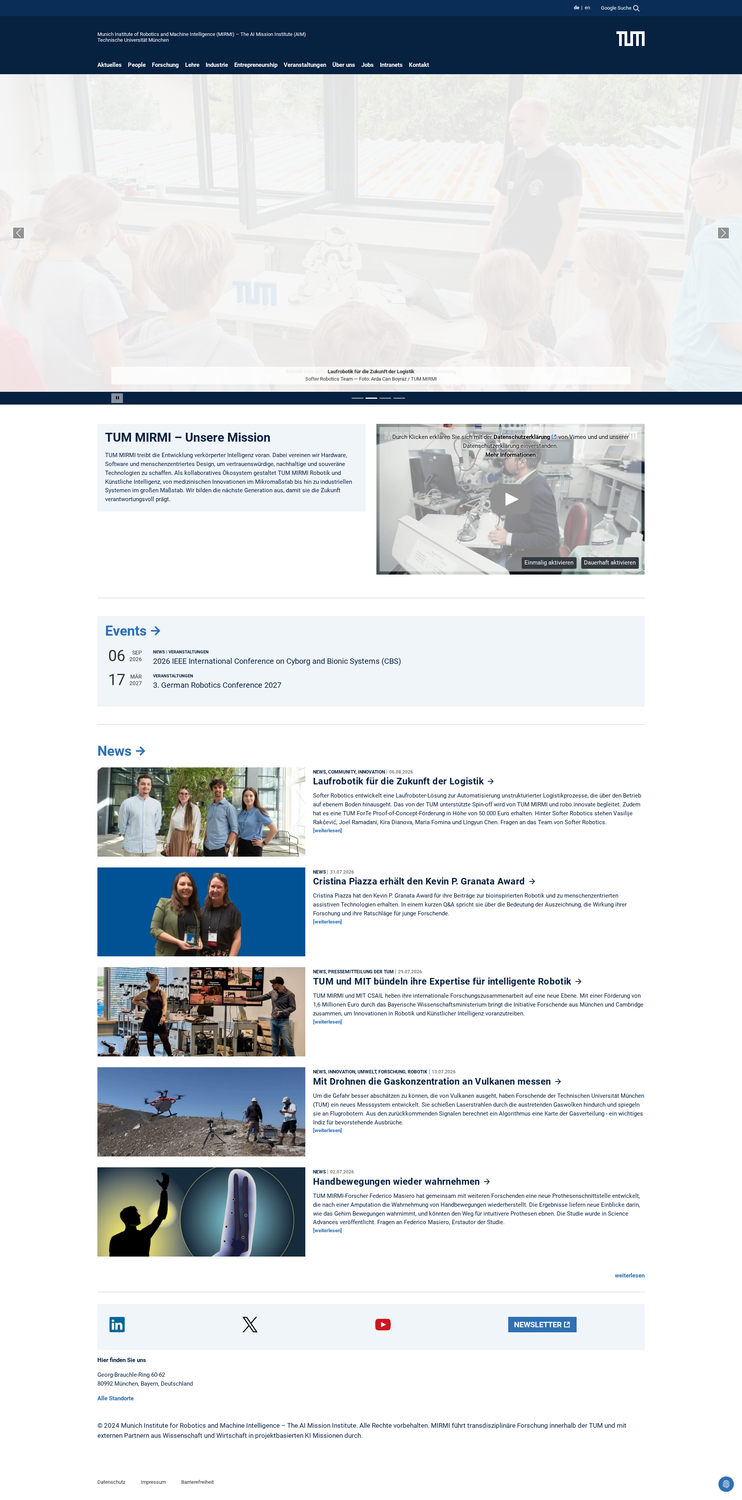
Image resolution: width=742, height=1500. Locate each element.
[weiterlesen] (327, 830)
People (137, 64)
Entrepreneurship (255, 64)
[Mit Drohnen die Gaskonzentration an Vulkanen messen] (201, 1114)
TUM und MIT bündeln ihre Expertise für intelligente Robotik (443, 981)
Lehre (192, 64)
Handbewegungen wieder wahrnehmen (397, 1181)
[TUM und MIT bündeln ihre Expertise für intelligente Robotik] (201, 1013)
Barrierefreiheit (197, 1482)
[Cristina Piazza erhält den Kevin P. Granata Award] (201, 913)
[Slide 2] (371, 398)
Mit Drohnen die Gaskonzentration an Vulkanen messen (433, 1081)
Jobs (367, 64)
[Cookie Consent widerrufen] (726, 1484)
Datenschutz (111, 1482)
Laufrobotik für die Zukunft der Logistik (399, 781)
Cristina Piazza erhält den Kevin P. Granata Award (420, 881)
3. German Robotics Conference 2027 (217, 685)
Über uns (343, 64)
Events (126, 631)
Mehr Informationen (510, 454)
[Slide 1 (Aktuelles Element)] (357, 398)
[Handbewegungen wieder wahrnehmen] (201, 1214)
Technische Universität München (133, 40)
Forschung (165, 64)
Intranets (391, 64)
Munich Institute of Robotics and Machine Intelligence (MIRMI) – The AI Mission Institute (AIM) (201, 34)
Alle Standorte (115, 1398)
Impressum (153, 1482)
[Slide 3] (385, 398)
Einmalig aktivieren (549, 562)
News (114, 751)
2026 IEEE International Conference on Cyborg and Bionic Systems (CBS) (277, 661)
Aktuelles (109, 64)
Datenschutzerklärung (522, 437)
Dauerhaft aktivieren (610, 562)
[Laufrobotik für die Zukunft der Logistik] (201, 813)
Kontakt (419, 64)
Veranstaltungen (305, 64)
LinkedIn (117, 1324)
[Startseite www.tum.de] (630, 38)
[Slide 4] (399, 398)
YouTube (383, 1324)
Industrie (217, 64)
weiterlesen (630, 1275)
